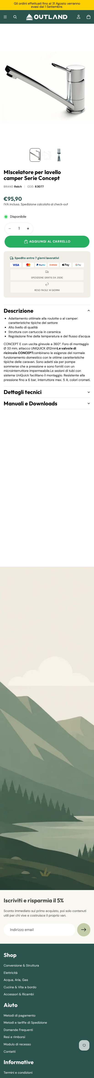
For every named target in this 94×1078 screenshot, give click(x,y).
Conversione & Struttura (21, 965)
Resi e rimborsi (14, 1037)
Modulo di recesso (17, 1044)
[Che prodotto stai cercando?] (15, 17)
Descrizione (18, 310)
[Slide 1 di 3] (35, 155)
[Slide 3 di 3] (59, 155)
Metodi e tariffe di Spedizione (25, 1022)
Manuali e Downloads (30, 403)
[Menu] (5, 17)
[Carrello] (89, 17)
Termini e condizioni (18, 1072)
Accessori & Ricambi (19, 994)
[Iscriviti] (83, 929)
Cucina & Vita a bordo (20, 987)
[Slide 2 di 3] (47, 155)
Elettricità (11, 973)
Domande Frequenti (18, 1030)
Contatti (10, 1051)
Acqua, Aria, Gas (16, 980)
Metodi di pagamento (19, 1015)
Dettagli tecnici (23, 391)
